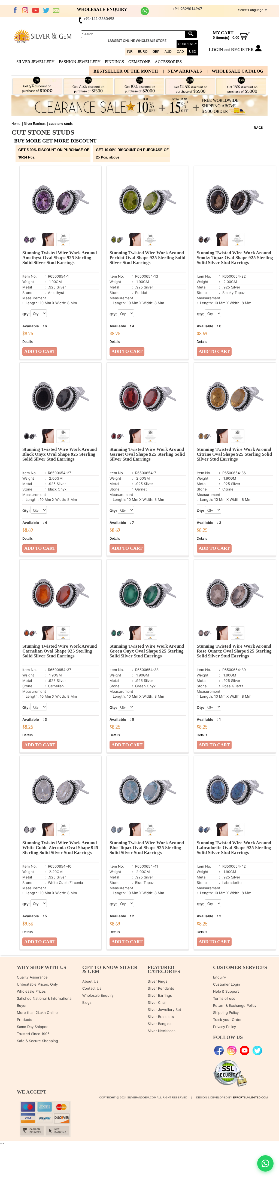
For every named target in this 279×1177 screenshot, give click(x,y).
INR (130, 52)
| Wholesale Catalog (235, 71)
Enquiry (219, 977)
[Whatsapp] (145, 14)
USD (192, 52)
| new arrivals (182, 71)
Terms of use (224, 998)
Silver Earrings (35, 124)
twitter (46, 10)
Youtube (35, 10)
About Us (90, 981)
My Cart (223, 32)
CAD (180, 52)
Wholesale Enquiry (98, 995)
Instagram (25, 10)
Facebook (15, 10)
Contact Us (91, 988)
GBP (156, 52)
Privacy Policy (224, 1026)
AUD (168, 52)
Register (242, 49)
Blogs (87, 1002)
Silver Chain (158, 1002)
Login (216, 49)
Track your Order (227, 1019)
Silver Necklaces (161, 1031)
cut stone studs (61, 124)
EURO (142, 52)
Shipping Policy (226, 1012)
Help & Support (226, 991)
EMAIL (56, 10)
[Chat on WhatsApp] (265, 1163)
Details (27, 342)
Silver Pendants (161, 988)
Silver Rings (157, 981)
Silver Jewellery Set (164, 1009)
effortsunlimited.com (250, 1097)
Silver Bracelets (161, 1016)
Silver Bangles (159, 1023)
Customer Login (226, 984)
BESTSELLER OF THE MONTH (125, 71)
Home (15, 124)
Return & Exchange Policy (234, 1005)
